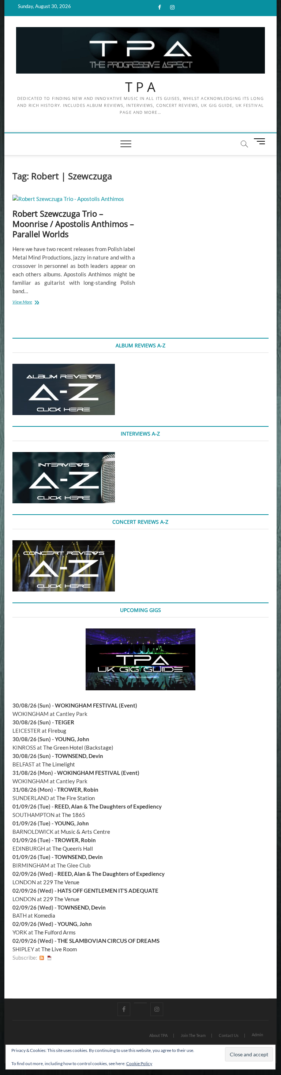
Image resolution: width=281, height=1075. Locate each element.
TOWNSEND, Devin (79, 756)
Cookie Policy (139, 1063)
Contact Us (229, 1035)
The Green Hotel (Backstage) (78, 747)
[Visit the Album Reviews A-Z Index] (63, 368)
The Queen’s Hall (72, 848)
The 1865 (73, 814)
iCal (49, 957)
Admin (257, 1034)
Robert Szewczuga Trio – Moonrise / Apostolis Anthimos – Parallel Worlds (73, 223)
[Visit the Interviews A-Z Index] (63, 456)
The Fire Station (75, 798)
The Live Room (59, 949)
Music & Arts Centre (85, 831)
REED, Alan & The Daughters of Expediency (108, 806)
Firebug (57, 730)
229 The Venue (61, 882)
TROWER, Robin (77, 789)
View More (32, 302)
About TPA (158, 1035)
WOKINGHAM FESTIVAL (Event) (96, 705)
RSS (42, 957)
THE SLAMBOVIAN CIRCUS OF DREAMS (108, 940)
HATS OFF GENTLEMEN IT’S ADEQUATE (107, 890)
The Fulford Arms (55, 932)
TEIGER (64, 722)
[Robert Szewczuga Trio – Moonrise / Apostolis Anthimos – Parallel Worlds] (73, 199)
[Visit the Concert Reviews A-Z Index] (63, 544)
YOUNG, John (72, 739)
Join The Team (193, 1035)
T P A (140, 87)
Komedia (44, 915)
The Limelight (58, 764)
